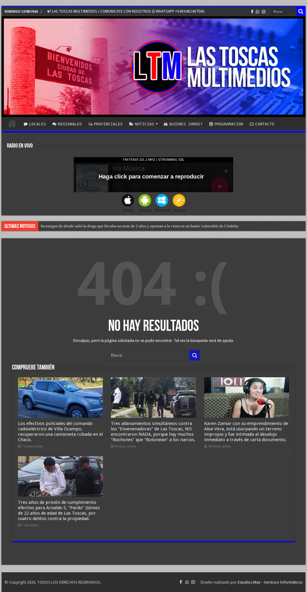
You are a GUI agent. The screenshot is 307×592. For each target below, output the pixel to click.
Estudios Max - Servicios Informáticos (270, 582)
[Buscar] (301, 11)
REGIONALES (70, 124)
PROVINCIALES (108, 124)
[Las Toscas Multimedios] (153, 66)
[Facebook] (252, 11)
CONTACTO (264, 124)
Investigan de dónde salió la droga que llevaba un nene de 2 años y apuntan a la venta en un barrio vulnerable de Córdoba (139, 226)
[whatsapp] (257, 11)
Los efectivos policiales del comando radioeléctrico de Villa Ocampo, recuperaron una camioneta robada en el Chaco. (60, 431)
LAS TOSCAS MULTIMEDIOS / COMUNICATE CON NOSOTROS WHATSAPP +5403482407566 (127, 11)
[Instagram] (263, 11)
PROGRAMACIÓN (228, 124)
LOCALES (37, 124)
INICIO (12, 123)
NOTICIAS (144, 124)
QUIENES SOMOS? (186, 124)
